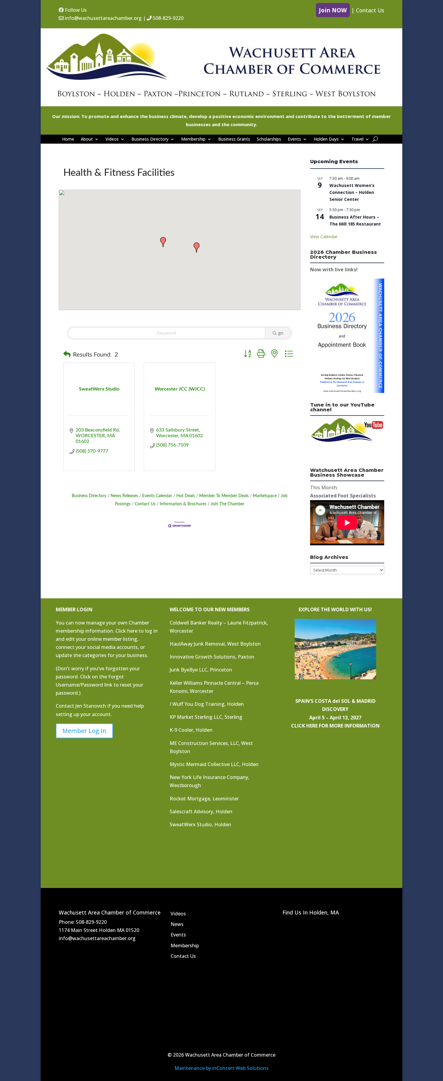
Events (294, 139)
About (87, 139)
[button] (196, 247)
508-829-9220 (168, 18)
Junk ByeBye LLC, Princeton (201, 669)
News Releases (124, 496)
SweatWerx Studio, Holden (200, 824)
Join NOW (333, 10)
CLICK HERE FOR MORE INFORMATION (335, 725)
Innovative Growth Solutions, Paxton (212, 656)
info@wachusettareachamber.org (103, 18)
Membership (193, 139)
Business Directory (149, 139)
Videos (112, 139)
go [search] (280, 333)
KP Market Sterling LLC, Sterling (206, 717)
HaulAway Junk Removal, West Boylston (215, 643)
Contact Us (370, 10)
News (177, 924)
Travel (357, 139)
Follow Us (75, 10)
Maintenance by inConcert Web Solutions (221, 1068)
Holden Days (326, 139)
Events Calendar (157, 496)
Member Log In (84, 731)
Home (68, 139)
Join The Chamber (227, 504)
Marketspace (265, 496)
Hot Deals (185, 496)
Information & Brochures (183, 504)
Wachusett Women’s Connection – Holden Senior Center (352, 192)
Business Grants (234, 139)
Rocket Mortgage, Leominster (204, 798)
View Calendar (324, 236)
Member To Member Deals (224, 496)
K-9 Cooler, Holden (191, 730)
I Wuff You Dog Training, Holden (207, 704)
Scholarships (269, 139)
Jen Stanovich (90, 705)
